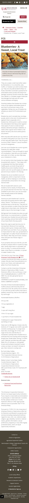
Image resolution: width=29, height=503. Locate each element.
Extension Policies (8, 496)
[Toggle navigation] (14, 41)
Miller (6, 29)
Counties (20, 27)
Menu (23, 8)
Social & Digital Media (14, 486)
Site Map (23, 496)
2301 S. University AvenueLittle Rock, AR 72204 (14, 456)
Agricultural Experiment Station (15, 440)
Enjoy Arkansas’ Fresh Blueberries (12, 256)
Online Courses (14, 451)
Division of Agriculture (14, 437)
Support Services (14, 483)
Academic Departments (14, 477)
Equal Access (14, 493)
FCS (16, 29)
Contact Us (14, 434)
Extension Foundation (21, 495)
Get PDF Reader (12, 495)
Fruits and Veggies (9, 31)
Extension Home (11, 27)
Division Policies (16, 496)
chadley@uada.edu (6, 373)
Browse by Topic (8, 21)
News (11, 29)
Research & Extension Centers (14, 480)
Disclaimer (20, 493)
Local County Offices (14, 474)
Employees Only (14, 498)
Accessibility (5, 495)
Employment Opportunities (14, 448)
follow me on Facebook (11, 377)
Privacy (25, 493)
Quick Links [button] (6, 2)
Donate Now (22, 21)
